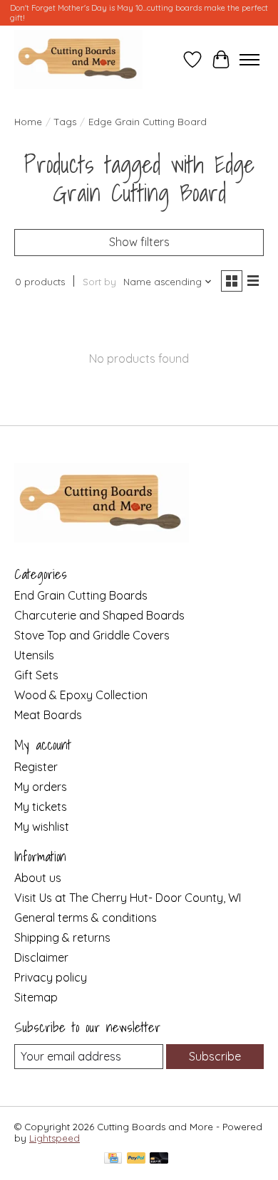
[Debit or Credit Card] (159, 1159)
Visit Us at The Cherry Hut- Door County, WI (127, 898)
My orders (40, 787)
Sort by (99, 281)
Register (36, 767)
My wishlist (41, 826)
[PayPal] (136, 1159)
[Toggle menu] (249, 60)
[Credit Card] (113, 1159)
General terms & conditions (85, 917)
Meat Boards (48, 715)
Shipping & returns (62, 937)
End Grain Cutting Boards (81, 595)
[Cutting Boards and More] (78, 59)
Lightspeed (54, 1138)
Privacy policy (50, 977)
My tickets (40, 806)
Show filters (139, 242)
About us (37, 878)
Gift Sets (36, 675)
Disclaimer (41, 957)
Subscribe (215, 1056)
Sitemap (36, 997)
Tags (65, 121)
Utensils (34, 655)
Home (28, 121)
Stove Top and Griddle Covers (92, 635)
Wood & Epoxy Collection (81, 695)
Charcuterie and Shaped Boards (99, 615)
